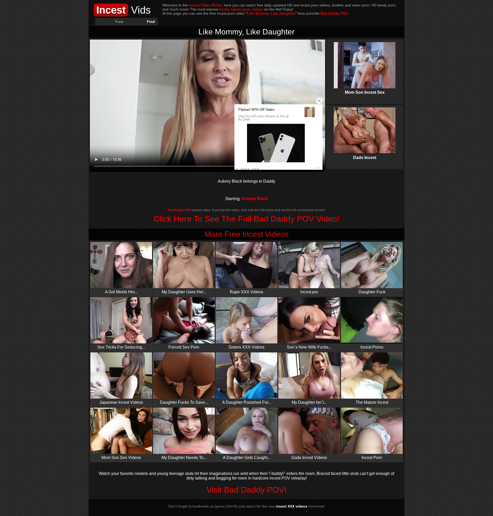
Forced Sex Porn (183, 347)
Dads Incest (364, 128)
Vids (123, 10)
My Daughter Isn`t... (309, 402)
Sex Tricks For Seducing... (121, 347)
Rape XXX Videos (246, 292)
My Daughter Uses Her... (184, 292)
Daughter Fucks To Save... (184, 402)
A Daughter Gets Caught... (246, 457)
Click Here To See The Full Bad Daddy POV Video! (246, 218)
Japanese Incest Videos (121, 402)
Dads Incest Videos (309, 457)
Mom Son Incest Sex (364, 63)
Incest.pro (309, 292)
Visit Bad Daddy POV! (246, 489)
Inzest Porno (372, 347)
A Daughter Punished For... (246, 402)
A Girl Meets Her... (121, 292)
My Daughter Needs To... (184, 457)
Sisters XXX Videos (246, 347)
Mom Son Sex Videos (121, 457)
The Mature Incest (372, 402)
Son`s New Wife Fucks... (309, 347)
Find (151, 22)
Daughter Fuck (371, 292)
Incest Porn (372, 457)
